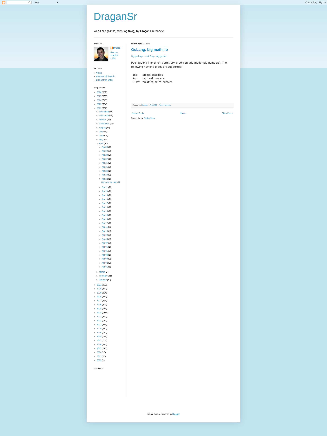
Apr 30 (105, 147)
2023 (99, 104)
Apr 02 (105, 263)
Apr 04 (105, 255)
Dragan (116, 48)
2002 (99, 360)
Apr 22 (105, 179)
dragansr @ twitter (104, 80)
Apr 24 (105, 171)
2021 (99, 285)
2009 (99, 332)
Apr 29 (105, 151)
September (104, 123)
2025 (99, 96)
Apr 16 (105, 207)
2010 (99, 328)
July (101, 131)
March (102, 272)
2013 (99, 316)
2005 (99, 348)
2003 (99, 356)
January (103, 280)
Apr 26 (105, 163)
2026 (99, 92)
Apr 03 (105, 259)
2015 (99, 308)
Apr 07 (105, 243)
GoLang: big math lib (149, 49)
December (104, 112)
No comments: (165, 105)
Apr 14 (105, 215)
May (101, 139)
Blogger (176, 414)
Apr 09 (105, 235)
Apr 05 (105, 251)
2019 (99, 293)
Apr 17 (105, 203)
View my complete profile (114, 55)
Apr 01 (105, 267)
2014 (99, 313)
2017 (99, 300)
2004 (99, 352)
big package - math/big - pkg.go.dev (149, 56)
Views (99, 73)
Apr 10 (105, 231)
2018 (99, 297)
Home (183, 113)
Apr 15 (105, 211)
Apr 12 (105, 223)
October (103, 120)
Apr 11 (105, 227)
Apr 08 (105, 239)
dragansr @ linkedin (105, 76)
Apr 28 (105, 155)
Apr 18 (105, 199)
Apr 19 (105, 195)
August (102, 128)
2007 (99, 340)
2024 (99, 100)
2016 (99, 305)
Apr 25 (105, 167)
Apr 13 (105, 219)
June (101, 135)
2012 (99, 320)
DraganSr (115, 16)
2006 (99, 344)
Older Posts (227, 113)
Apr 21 (105, 187)
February (103, 276)
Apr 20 (105, 191)
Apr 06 (105, 247)
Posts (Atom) (149, 118)
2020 (99, 289)
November (104, 115)
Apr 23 (105, 175)
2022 (99, 108)
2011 (99, 324)
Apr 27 (105, 159)
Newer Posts (138, 113)
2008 (99, 336)
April (101, 143)
